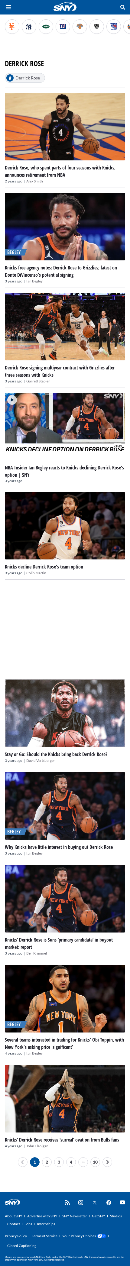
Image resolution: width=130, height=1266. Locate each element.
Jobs (28, 1224)
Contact (13, 1224)
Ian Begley (34, 281)
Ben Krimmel (36, 953)
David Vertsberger (40, 760)
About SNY (13, 1216)
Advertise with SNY (42, 1216)
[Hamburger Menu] (8, 7)
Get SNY (98, 1216)
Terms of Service (44, 1236)
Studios (116, 1216)
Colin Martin (36, 573)
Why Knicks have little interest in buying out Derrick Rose (59, 847)
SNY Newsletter (74, 1216)
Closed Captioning (21, 1245)
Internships (46, 1224)
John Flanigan (37, 1146)
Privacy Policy (16, 1236)
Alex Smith (34, 181)
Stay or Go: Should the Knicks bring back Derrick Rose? (56, 754)
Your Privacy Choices (79, 1236)
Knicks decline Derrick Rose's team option (44, 566)
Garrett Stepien (38, 381)
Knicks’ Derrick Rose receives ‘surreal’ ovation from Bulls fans (62, 1139)
